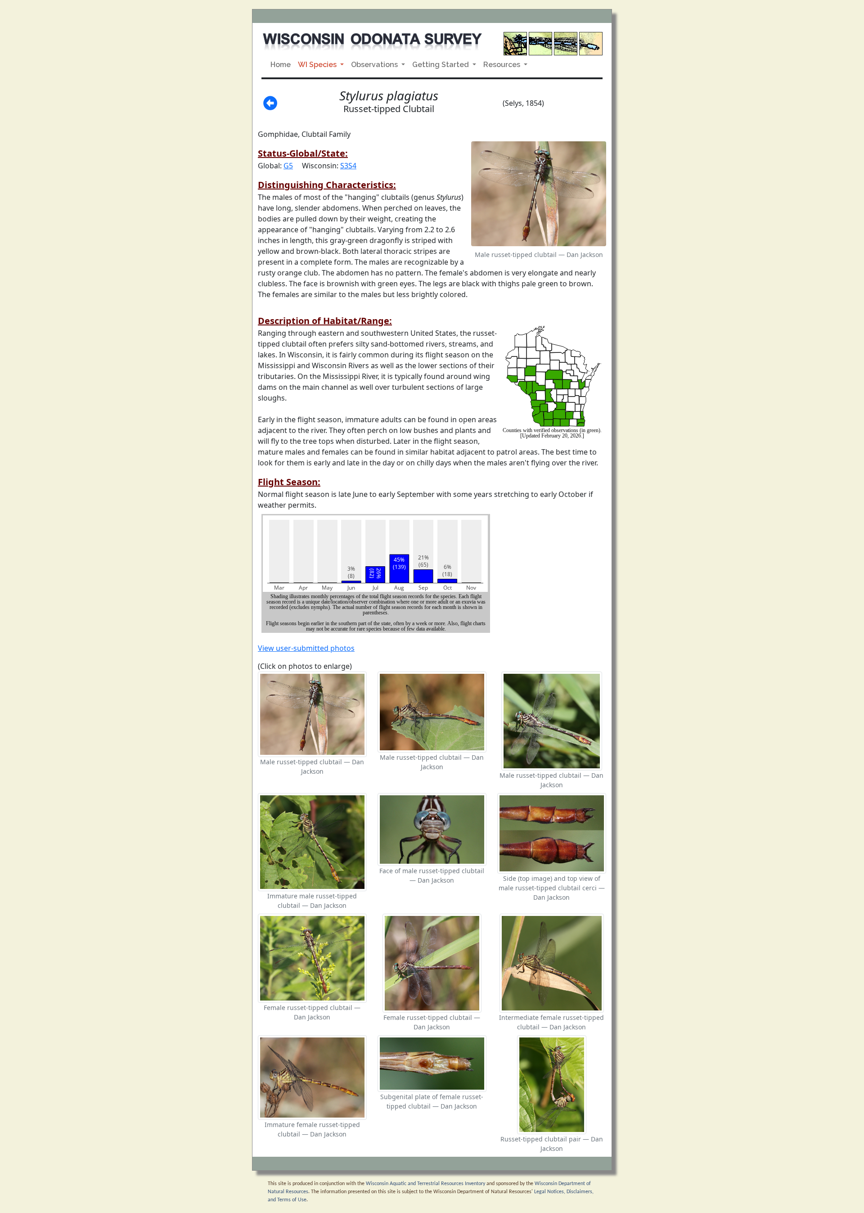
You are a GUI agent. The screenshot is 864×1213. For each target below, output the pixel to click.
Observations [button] (375, 64)
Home (280, 64)
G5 (288, 166)
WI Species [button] (318, 64)
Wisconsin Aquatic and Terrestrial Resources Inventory (425, 1183)
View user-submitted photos (306, 648)
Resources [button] (502, 64)
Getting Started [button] (441, 64)
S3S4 (348, 166)
